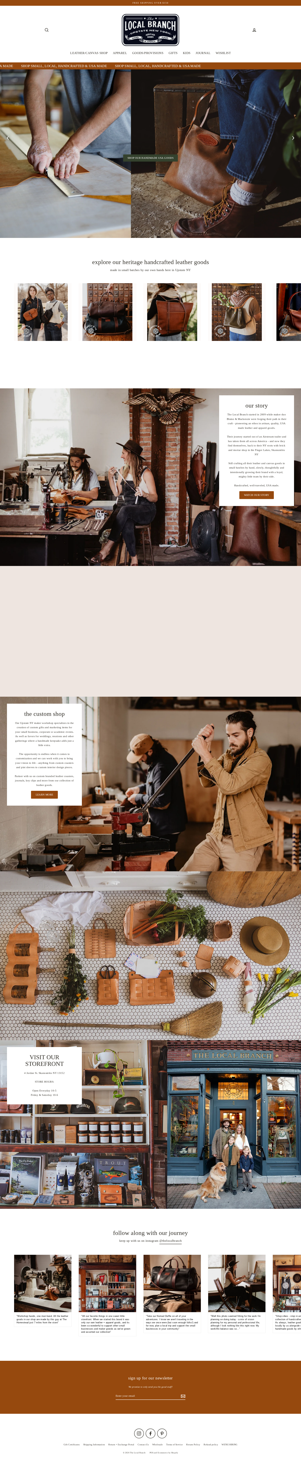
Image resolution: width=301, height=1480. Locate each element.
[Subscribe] (254, 1462)
